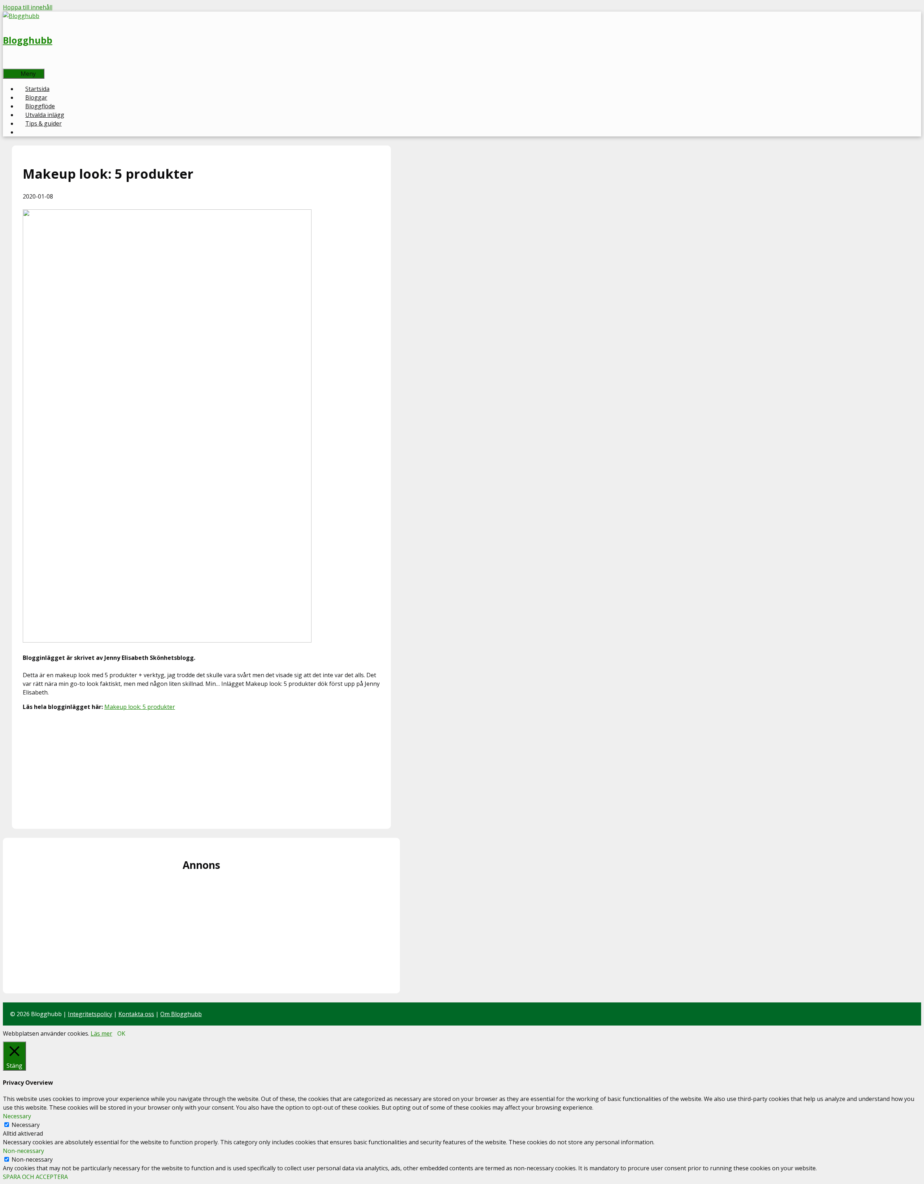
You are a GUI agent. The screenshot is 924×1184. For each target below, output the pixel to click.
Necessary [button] (17, 1116)
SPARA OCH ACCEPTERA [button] (35, 1177)
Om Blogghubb (181, 1014)
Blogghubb (27, 40)
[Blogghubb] (21, 16)
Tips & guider (43, 123)
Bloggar (36, 97)
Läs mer (101, 1033)
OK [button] (121, 1033)
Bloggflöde (40, 106)
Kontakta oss (136, 1014)
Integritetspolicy (90, 1014)
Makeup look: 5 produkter (139, 707)
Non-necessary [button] (23, 1151)
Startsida (37, 89)
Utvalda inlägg (44, 115)
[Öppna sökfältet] (14, 64)
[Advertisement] (201, 767)
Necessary (26, 1125)
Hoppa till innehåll (27, 7)
